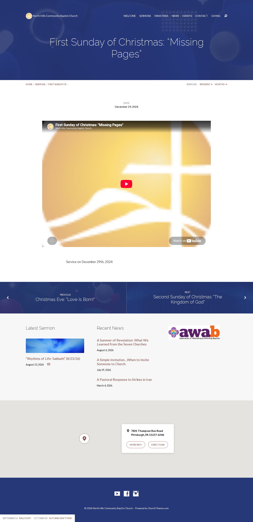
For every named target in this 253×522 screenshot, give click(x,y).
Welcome (130, 16)
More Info (136, 444)
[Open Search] (225, 16)
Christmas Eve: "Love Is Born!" (65, 299)
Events (187, 16)
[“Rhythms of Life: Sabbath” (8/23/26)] (55, 350)
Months (220, 84)
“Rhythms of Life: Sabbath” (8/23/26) (53, 359)
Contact (202, 16)
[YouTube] (117, 493)
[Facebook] (126, 493)
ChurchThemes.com (158, 508)
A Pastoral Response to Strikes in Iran (124, 379)
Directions (158, 444)
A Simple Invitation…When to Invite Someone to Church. (123, 362)
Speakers (205, 84)
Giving (215, 16)
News (175, 16)
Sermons (145, 16)
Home (29, 84)
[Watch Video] (48, 364)
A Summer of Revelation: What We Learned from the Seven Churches (123, 342)
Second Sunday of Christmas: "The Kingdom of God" (187, 299)
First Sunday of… (58, 84)
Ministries (161, 16)
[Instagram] (136, 493)
